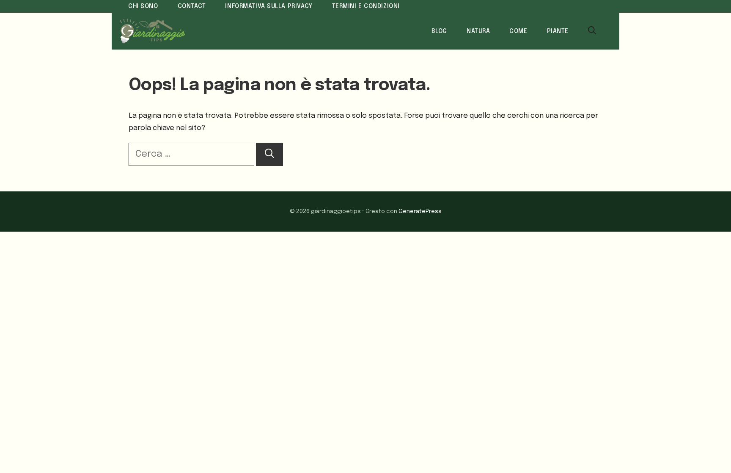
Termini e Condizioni (366, 6)
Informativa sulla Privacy (268, 6)
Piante (558, 31)
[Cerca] (269, 154)
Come (518, 31)
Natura (478, 31)
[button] (592, 31)
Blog (439, 31)
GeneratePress (420, 211)
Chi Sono (143, 6)
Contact (192, 6)
